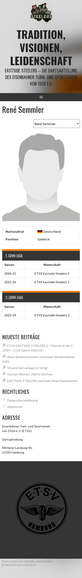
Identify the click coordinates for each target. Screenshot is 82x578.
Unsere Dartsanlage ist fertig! (27, 368)
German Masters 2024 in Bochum (30, 374)
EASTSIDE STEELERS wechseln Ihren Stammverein (42, 381)
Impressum (15, 407)
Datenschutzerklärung (22, 400)
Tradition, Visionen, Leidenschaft (41, 47)
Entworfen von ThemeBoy (19, 565)
